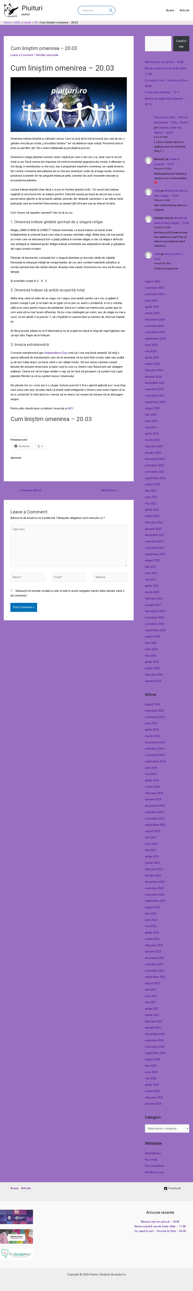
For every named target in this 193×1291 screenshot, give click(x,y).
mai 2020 (150, 655)
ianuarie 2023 (153, 452)
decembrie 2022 (155, 459)
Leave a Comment (22, 55)
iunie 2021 (151, 573)
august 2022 (152, 484)
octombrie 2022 (155, 471)
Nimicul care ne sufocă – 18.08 (164, 62)
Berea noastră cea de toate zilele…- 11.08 (160, 1226)
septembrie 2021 (155, 554)
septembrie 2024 (155, 338)
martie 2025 (152, 313)
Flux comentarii (154, 1166)
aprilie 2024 (152, 357)
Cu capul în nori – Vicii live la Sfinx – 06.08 (160, 1231)
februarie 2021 (154, 598)
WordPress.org (154, 1172)
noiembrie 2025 (154, 287)
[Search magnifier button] (110, 10)
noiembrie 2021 (154, 541)
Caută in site (181, 43)
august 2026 (152, 281)
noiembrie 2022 (154, 465)
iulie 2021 (150, 566)
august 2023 (152, 408)
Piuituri (32, 8)
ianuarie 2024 (153, 376)
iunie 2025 (151, 300)
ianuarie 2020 (153, 681)
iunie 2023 (151, 421)
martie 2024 (152, 364)
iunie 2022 (151, 497)
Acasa (170, 10)
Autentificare (153, 1153)
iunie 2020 (151, 649)
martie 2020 (152, 668)
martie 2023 (152, 440)
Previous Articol (29, 490)
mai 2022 (150, 503)
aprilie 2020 (152, 662)
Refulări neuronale (47, 55)
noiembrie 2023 (154, 389)
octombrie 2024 (155, 332)
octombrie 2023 (155, 395)
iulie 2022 (150, 490)
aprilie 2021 (152, 585)
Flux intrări (151, 1159)
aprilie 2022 (152, 509)
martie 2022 (152, 516)
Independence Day (55, 352)
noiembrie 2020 (154, 617)
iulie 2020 (150, 643)
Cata (157, 190)
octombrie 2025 (155, 294)
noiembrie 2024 (154, 326)
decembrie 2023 (155, 383)
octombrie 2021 (155, 548)
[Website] (110, 578)
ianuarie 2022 (153, 529)
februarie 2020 (154, 674)
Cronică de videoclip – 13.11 (162, 92)
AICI (70, 408)
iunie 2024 (151, 345)
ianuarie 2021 (153, 605)
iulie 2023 (150, 414)
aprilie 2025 (152, 306)
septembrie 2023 (155, 402)
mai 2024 (150, 351)
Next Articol (110, 490)
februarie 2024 (154, 370)
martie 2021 (152, 592)
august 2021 (152, 560)
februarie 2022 (154, 522)
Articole (184, 10)
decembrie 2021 (155, 535)
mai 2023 (150, 427)
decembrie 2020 (155, 611)
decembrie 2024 (155, 319)
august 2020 (152, 636)
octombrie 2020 (155, 624)
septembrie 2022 (155, 478)
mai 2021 (150, 579)
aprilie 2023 (152, 433)
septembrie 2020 (155, 630)
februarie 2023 (154, 446)
